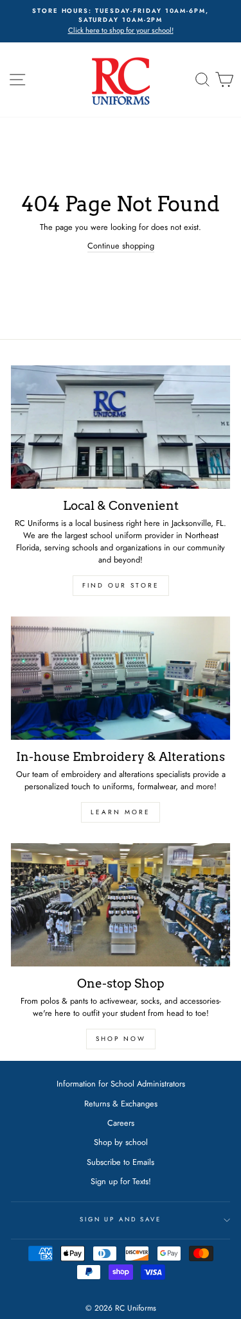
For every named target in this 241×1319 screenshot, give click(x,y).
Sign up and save (120, 1219)
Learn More (120, 812)
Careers (120, 1123)
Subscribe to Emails (120, 1162)
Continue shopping (120, 246)
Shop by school (121, 1142)
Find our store (120, 585)
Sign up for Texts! (121, 1181)
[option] (120, 21)
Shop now (121, 1039)
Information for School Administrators (121, 1084)
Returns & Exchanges (120, 1103)
